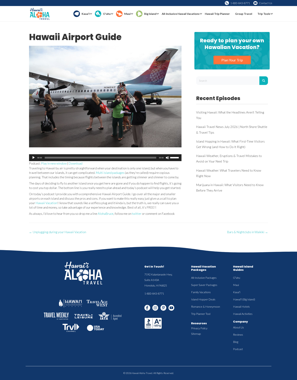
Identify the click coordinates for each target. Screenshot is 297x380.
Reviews (238, 334)
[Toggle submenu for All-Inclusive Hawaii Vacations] (201, 14)
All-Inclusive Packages (204, 277)
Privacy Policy (199, 328)
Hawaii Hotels (241, 306)
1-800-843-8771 (240, 3)
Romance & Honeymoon (205, 306)
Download (75, 163)
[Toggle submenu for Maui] (132, 14)
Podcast (238, 349)
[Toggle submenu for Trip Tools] (272, 14)
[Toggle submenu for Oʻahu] (112, 14)
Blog (235, 341)
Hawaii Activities (242, 313)
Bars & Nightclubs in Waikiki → (247, 232)
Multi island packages (110, 173)
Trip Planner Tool (200, 313)
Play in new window (54, 163)
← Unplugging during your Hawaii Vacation (57, 232)
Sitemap (196, 333)
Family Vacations (201, 292)
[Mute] (167, 157)
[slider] (175, 157)
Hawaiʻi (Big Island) (244, 299)
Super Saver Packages (204, 284)
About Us (238, 327)
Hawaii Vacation (46, 203)
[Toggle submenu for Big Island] (158, 14)
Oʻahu (236, 277)
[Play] (33, 157)
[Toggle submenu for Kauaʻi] (91, 14)
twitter (136, 213)
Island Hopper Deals (203, 299)
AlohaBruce (105, 213)
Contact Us (265, 3)
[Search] (263, 80)
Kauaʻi (236, 292)
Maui (236, 284)
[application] (105, 157)
